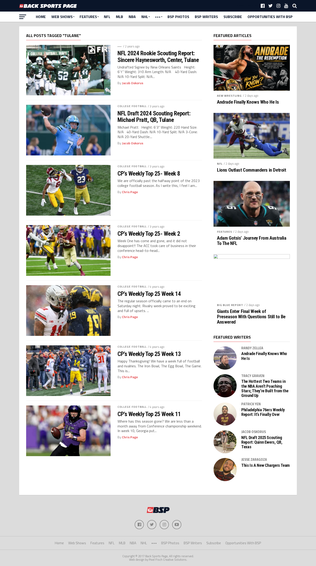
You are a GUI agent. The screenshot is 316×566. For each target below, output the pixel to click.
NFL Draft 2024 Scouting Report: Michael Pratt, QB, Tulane (154, 116)
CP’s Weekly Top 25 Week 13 (149, 354)
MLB (119, 16)
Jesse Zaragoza (254, 459)
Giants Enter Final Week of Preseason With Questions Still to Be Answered (251, 317)
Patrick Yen (251, 404)
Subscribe (232, 16)
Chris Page (130, 192)
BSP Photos (178, 16)
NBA (132, 16)
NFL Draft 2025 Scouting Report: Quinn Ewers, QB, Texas (261, 442)
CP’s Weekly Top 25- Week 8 (149, 173)
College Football (132, 106)
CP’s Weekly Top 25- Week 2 (149, 233)
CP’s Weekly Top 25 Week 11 (149, 414)
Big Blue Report (230, 305)
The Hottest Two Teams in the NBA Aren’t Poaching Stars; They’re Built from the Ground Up (264, 388)
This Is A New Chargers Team (265, 465)
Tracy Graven (252, 375)
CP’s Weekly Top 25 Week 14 (149, 294)
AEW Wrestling (229, 95)
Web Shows (62, 16)
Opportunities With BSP (270, 16)
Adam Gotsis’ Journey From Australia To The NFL (251, 240)
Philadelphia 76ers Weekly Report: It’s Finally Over (263, 412)
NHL (144, 16)
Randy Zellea (252, 348)
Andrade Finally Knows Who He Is (248, 102)
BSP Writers (206, 16)
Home (41, 16)
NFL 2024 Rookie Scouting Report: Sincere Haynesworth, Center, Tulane (158, 56)
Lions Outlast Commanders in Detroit (251, 170)
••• (158, 16)
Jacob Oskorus (132, 83)
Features (88, 16)
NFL (107, 16)
